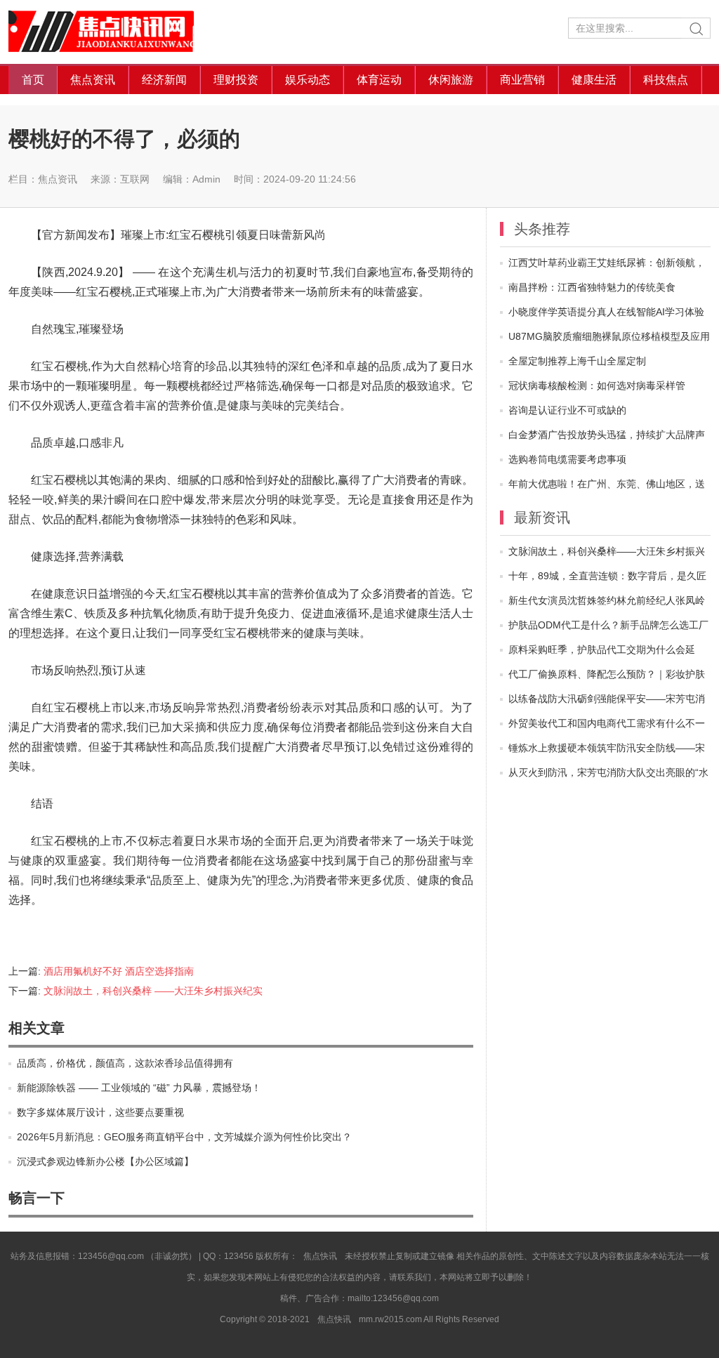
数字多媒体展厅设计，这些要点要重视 (100, 1112)
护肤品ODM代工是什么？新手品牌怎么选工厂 (608, 625)
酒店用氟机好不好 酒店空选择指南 (119, 971)
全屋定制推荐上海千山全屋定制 (577, 361)
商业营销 (522, 80)
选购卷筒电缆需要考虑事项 (567, 459)
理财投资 (235, 80)
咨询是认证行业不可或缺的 (567, 410)
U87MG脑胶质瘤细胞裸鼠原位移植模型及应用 (609, 336)
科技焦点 (665, 80)
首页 (33, 80)
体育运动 (379, 80)
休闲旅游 (450, 80)
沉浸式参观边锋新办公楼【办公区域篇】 (105, 1161)
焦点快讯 (113, 32)
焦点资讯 (92, 80)
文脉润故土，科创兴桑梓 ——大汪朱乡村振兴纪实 (153, 990)
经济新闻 (164, 80)
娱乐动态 (307, 80)
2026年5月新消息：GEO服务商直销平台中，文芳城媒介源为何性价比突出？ (184, 1136)
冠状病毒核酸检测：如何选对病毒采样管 (596, 385)
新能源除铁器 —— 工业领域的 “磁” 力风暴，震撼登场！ (139, 1087)
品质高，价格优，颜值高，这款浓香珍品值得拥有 (125, 1063)
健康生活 (594, 80)
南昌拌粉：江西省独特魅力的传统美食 (591, 287)
